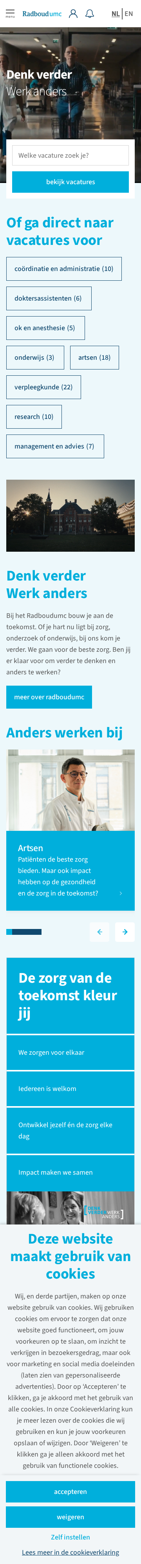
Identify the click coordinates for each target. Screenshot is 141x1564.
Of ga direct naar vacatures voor (60, 231)
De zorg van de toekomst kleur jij (67, 996)
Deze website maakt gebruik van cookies (70, 1257)
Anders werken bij (64, 733)
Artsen (31, 848)
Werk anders (36, 91)
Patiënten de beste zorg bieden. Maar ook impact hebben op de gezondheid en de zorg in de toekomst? (59, 876)
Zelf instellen (70, 1537)
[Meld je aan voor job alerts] (89, 13)
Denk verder (39, 75)
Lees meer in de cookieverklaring (70, 1552)
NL (116, 14)
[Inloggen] (77, 13)
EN (129, 14)
